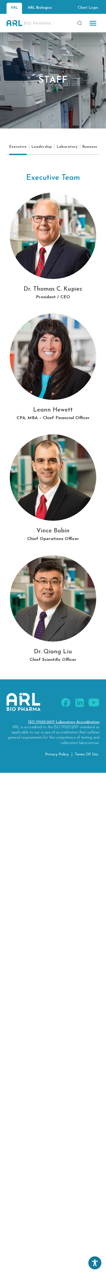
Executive (18, 147)
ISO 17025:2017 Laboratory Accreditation (63, 722)
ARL (14, 8)
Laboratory (67, 147)
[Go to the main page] (29, 23)
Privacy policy (57, 754)
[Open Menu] (92, 23)
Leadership (42, 147)
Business (89, 147)
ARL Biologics (40, 8)
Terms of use (86, 754)
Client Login (88, 8)
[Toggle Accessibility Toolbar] (95, 1263)
